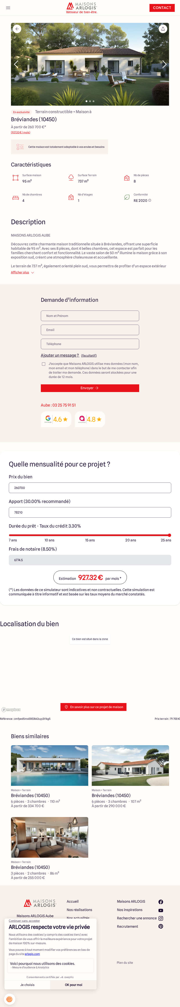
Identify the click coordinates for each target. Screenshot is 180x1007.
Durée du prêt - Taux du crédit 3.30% (45, 526)
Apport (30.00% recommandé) (39, 501)
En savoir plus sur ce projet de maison (96, 707)
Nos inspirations (129, 910)
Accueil (73, 901)
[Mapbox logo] (11, 709)
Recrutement (127, 926)
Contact (162, 8)
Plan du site (125, 962)
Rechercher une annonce (137, 918)
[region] (90, 673)
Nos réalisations (79, 910)
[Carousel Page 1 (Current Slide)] (86, 101)
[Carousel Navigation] (90, 64)
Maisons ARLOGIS (131, 901)
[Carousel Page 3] (93, 101)
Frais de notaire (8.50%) (33, 549)
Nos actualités (78, 918)
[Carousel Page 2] (90, 101)
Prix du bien (20, 476)
